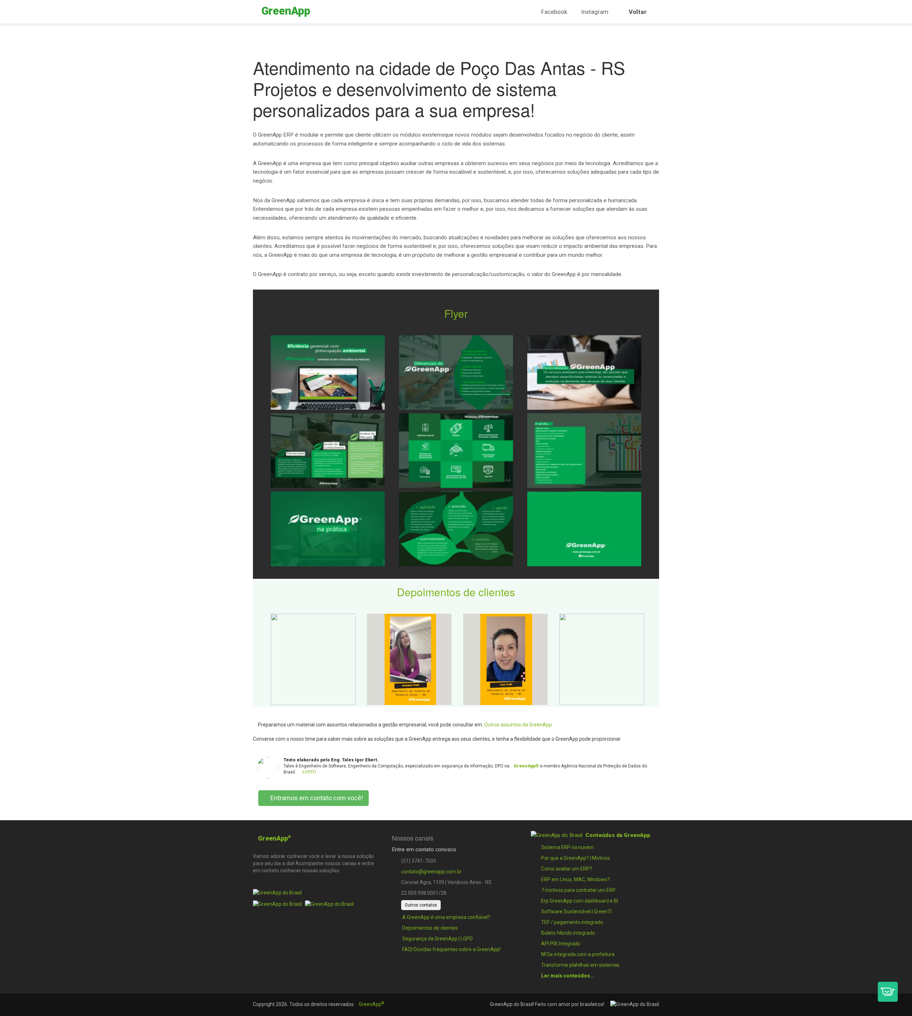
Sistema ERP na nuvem (567, 847)
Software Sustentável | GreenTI (576, 911)
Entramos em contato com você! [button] (316, 798)
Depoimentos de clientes (429, 928)
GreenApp (371, 1004)
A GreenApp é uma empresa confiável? (445, 917)
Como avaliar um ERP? (566, 869)
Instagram (594, 11)
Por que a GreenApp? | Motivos (575, 858)
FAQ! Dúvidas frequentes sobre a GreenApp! (451, 949)
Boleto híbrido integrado (567, 933)
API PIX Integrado (560, 943)
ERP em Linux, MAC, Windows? (575, 879)
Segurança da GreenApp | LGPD (437, 938)
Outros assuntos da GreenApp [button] (518, 724)
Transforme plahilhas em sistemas (580, 965)
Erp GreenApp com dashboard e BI (579, 901)
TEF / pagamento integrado (571, 922)
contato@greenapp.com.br (431, 871)
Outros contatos (421, 905)
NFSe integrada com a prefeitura (577, 954)
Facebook (554, 11)
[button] (888, 992)
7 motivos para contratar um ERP (578, 890)
